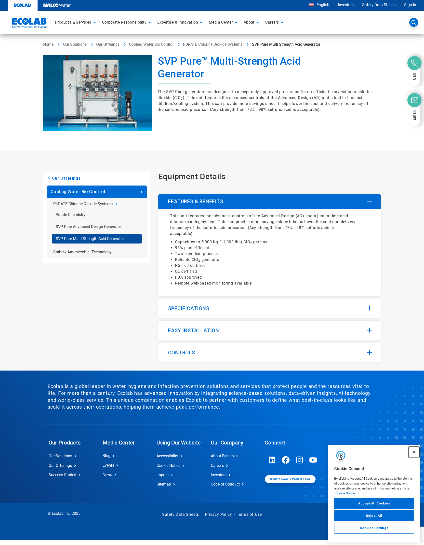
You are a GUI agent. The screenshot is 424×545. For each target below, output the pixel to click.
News (107, 474)
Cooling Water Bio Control (151, 44)
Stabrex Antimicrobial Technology (82, 252)
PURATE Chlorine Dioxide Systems (212, 44)
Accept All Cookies (374, 503)
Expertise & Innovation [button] (177, 22)
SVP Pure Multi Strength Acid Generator (90, 238)
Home (48, 44)
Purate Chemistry (70, 214)
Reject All (374, 515)
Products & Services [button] (73, 22)
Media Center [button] (221, 22)
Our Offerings (107, 44)
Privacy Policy (218, 514)
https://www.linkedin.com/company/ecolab (272, 460)
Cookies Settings (374, 528)
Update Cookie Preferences (290, 479)
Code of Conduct (225, 484)
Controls (181, 353)
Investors (346, 4)
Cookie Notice (345, 493)
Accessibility (167, 456)
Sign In (410, 4)
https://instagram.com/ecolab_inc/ (300, 460)
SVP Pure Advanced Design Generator (88, 226)
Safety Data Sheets (379, 4)
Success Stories (62, 475)
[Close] (414, 452)
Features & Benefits (195, 201)
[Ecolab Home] (29, 23)
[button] (95, 22)
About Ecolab (222, 456)
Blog (106, 455)
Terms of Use (249, 514)
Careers (217, 465)
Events (108, 465)
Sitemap (164, 484)
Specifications (188, 308)
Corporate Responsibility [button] (124, 22)
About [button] (249, 22)
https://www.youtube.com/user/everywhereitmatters (313, 460)
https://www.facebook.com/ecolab (286, 460)
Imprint (163, 475)
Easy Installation (193, 330)
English (322, 4)
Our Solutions (75, 44)
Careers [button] (272, 22)
